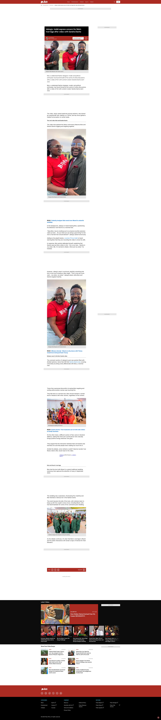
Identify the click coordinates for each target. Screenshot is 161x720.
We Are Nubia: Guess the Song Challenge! (63, 639)
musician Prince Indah (71, 238)
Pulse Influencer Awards (82, 706)
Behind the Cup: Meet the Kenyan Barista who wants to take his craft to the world (83, 653)
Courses (53, 707)
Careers (92, 1)
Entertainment (75, 1)
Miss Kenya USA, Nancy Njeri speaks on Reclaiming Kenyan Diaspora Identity (80, 640)
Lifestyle (82, 1)
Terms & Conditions (68, 707)
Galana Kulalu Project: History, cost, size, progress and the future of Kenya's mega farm (56, 653)
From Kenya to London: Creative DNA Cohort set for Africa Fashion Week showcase (57, 662)
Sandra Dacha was (74, 362)
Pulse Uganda (99, 707)
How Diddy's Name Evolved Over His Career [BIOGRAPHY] (83, 615)
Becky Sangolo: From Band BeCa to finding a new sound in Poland (84, 662)
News (68, 1)
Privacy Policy (67, 710)
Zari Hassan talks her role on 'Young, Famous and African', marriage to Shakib (112, 640)
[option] (48, 634)
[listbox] (80, 634)
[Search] (114, 2)
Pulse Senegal (113, 702)
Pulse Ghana (99, 705)
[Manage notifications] (158, 718)
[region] (80, 634)
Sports (86, 1)
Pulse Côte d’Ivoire (112, 706)
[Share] (86, 38)
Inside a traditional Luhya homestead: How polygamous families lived (83, 671)
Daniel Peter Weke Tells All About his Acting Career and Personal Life (96, 640)
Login (118, 1)
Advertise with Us (68, 705)
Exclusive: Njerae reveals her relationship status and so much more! (48, 640)
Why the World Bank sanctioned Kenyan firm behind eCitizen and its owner (57, 671)
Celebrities (51, 5)
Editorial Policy (82, 702)
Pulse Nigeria (99, 702)
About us (66, 702)
